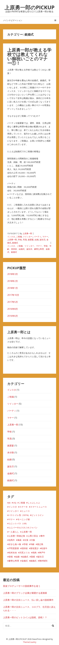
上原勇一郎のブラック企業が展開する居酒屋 (25, 592)
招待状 (14, 249)
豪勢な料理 (39, 249)
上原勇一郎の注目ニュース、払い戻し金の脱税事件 (28, 599)
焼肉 (34, 552)
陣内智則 (43, 560)
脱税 (33, 556)
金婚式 (10, 473)
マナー (45, 236)
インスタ (11, 236)
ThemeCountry (29, 642)
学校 (20, 239)
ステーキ (23, 506)
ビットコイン (37, 515)
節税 (11, 556)
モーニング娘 (23, 519)
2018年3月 (12, 274)
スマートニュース (38, 506)
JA (9, 502)
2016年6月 (12, 315)
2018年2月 (12, 281)
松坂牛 (44, 548)
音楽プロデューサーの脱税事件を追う (21, 585)
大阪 (33, 540)
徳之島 (40, 544)
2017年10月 (13, 294)
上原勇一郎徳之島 (17, 535)
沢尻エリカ (24, 552)
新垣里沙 (34, 548)
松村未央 (13, 552)
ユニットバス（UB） (18, 523)
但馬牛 (12, 540)
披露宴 (31, 239)
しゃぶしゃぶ (34, 502)
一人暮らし (14, 531)
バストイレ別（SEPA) (19, 515)
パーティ (37, 236)
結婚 (37, 239)
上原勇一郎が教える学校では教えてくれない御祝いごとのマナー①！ (29, 56)
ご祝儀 (19, 236)
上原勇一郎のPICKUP (29, 7)
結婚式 (22, 249)
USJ (14, 502)
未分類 (10, 452)
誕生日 (42, 239)
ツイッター (28, 236)
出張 (26, 540)
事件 (43, 535)
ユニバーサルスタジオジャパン (23, 527)
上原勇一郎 (27, 233)
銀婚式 (15, 242)
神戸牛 (42, 552)
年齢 (32, 544)
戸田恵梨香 (14, 548)
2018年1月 (12, 288)
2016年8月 (12, 308)
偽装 (19, 540)
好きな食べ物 (15, 544)
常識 (25, 239)
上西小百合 (33, 535)
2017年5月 (12, 301)
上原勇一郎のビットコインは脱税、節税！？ (25, 617)
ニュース (26, 511)
